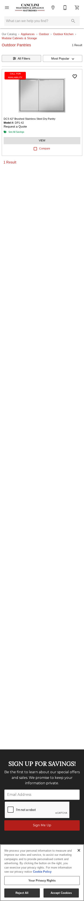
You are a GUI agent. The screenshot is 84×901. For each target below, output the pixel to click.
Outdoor (44, 34)
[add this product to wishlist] (75, 76)
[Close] (79, 850)
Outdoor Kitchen (63, 34)
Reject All (22, 893)
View (42, 140)
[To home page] (30, 7)
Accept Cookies (61, 893)
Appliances (28, 34)
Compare (44, 148)
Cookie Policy (42, 871)
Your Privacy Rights (41, 880)
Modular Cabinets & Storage (19, 38)
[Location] (53, 7)
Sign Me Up (42, 825)
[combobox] (62, 58)
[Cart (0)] (77, 7)
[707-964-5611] (65, 7)
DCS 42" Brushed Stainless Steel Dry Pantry (29, 118)
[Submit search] (73, 21)
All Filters (24, 58)
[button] (7, 7)
